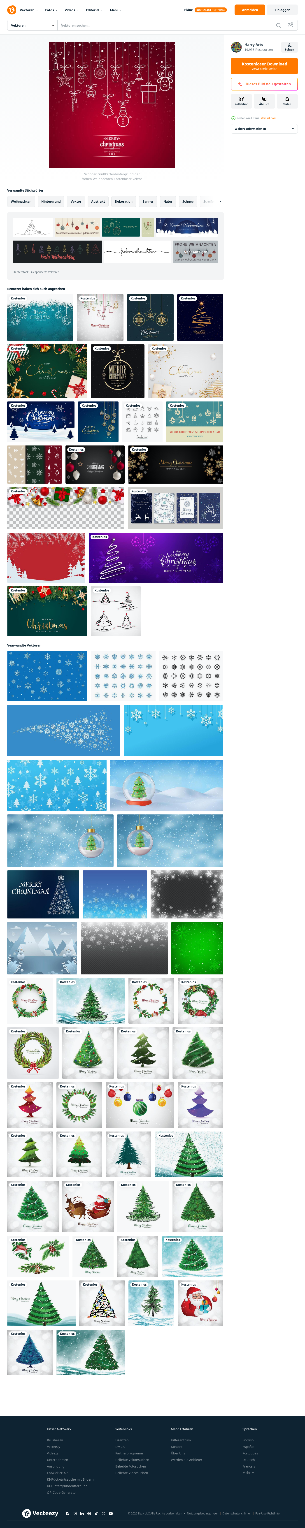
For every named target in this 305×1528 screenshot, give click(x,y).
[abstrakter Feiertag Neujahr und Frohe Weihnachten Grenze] (65, 508)
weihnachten (21, 201)
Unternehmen (57, 1460)
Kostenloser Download (264, 66)
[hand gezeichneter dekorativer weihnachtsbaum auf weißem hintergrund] (93, 1256)
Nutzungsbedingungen (203, 1513)
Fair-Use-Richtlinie (267, 1513)
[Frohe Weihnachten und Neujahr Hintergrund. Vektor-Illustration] (95, 464)
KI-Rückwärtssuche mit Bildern (70, 1479)
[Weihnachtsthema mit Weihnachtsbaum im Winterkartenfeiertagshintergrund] (151, 1303)
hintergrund (51, 201)
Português (250, 1453)
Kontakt (176, 1447)
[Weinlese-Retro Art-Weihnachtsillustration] (194, 421)
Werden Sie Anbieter (186, 1460)
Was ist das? (268, 118)
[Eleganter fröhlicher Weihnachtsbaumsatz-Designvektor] (116, 611)
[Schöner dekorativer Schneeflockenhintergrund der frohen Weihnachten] (98, 421)
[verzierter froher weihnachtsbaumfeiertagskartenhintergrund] (143, 1053)
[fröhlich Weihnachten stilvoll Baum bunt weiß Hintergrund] (30, 1154)
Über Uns (178, 1453)
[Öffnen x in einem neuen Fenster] (103, 1513)
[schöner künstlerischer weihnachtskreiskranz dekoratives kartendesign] (200, 1001)
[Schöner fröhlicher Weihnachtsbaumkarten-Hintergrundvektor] (200, 317)
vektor (76, 201)
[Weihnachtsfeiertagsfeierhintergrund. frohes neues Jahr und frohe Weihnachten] (47, 611)
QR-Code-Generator (62, 1492)
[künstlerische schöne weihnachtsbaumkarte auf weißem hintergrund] (33, 1206)
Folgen (289, 49)
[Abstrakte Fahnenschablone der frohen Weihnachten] (156, 558)
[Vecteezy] (11, 9)
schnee (187, 201)
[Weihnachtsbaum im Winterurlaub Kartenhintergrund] (197, 1053)
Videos (70, 10)
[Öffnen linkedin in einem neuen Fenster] (82, 1513)
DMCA (120, 1447)
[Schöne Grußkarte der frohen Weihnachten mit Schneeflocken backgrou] (100, 317)
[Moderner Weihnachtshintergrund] (117, 371)
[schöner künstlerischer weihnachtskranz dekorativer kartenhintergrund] (30, 1001)
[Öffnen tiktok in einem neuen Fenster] (96, 1513)
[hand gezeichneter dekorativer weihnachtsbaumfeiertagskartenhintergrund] (189, 1154)
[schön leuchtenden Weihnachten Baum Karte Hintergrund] (88, 1053)
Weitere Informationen (250, 129)
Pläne (188, 10)
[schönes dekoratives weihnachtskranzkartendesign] (33, 1053)
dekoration (124, 201)
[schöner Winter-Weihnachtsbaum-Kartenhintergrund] (30, 1105)
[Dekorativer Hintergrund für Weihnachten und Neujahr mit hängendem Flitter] (40, 317)
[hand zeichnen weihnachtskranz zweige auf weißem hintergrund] (38, 1256)
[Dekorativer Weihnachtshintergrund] (150, 317)
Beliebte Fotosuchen (130, 1466)
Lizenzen (122, 1440)
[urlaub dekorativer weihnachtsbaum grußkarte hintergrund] (143, 1206)
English (248, 1440)
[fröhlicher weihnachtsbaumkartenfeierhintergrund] (137, 1256)
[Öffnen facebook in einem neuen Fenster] (67, 1513)
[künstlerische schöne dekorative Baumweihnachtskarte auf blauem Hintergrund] (192, 1256)
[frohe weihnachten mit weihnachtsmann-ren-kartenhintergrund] (88, 1206)
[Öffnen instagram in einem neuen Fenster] (75, 1513)
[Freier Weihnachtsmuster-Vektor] (34, 464)
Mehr (114, 10)
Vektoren (27, 10)
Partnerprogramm (129, 1453)
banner (148, 201)
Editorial (92, 10)
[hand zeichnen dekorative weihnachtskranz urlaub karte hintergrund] (79, 1105)
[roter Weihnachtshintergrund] (46, 558)
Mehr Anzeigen (195, 252)
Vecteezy (53, 1447)
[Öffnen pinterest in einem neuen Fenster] (89, 1513)
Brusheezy (55, 1440)
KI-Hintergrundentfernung (67, 1486)
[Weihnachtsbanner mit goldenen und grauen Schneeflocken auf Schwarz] (175, 464)
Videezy (52, 1453)
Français (248, 1466)
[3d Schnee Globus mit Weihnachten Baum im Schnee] (166, 785)
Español (248, 1447)
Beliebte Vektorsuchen (132, 1460)
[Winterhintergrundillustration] (42, 948)
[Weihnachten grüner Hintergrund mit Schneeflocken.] (197, 948)
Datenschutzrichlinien (236, 1513)
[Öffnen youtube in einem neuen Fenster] (111, 1513)
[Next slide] (216, 201)
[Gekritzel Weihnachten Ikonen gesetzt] (142, 421)
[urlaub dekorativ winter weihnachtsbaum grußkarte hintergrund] (90, 1001)
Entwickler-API (58, 1473)
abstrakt (98, 201)
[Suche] (278, 25)
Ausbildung (56, 1466)
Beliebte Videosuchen (131, 1473)
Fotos (49, 10)
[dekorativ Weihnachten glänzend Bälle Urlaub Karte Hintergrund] (140, 1105)
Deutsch (248, 1460)
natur (167, 201)
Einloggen (282, 10)
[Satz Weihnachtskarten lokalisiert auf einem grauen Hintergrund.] (175, 508)
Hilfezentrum (181, 1440)
